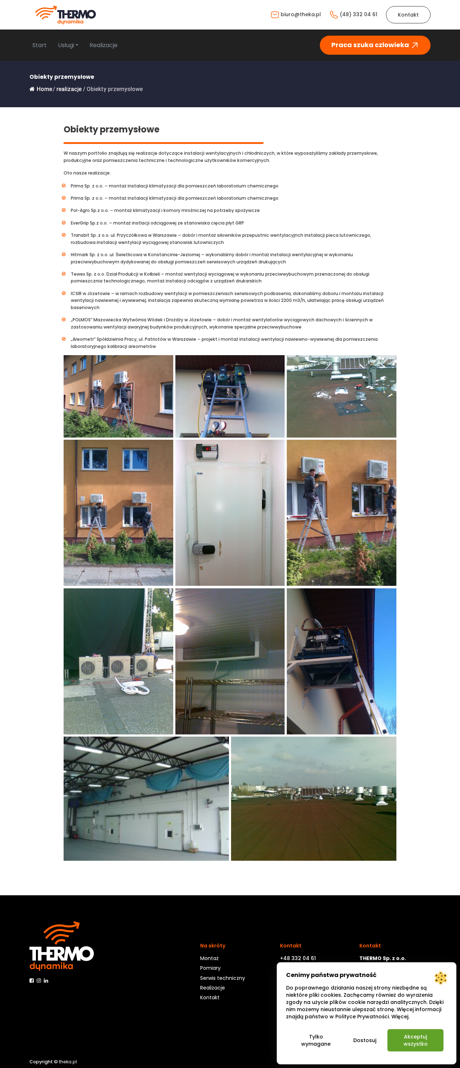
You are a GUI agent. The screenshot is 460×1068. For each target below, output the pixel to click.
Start (39, 45)
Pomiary (210, 968)
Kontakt (408, 14)
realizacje (69, 89)
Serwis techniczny (222, 978)
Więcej (399, 1016)
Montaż (209, 958)
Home (44, 89)
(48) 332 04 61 (357, 14)
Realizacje (103, 45)
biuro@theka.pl (300, 14)
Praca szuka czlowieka (370, 44)
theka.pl (68, 1062)
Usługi (66, 45)
